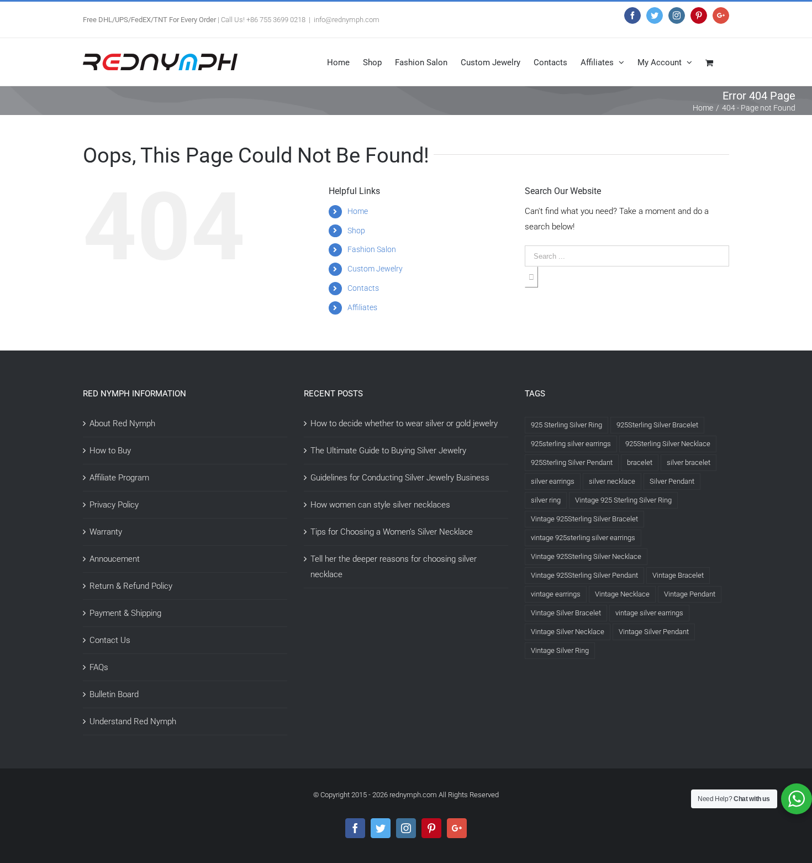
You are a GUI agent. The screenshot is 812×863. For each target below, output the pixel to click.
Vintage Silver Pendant (654, 631)
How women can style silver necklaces (380, 505)
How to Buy (110, 451)
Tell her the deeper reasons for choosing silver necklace (393, 566)
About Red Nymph (122, 423)
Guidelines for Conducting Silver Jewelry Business (399, 478)
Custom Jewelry (375, 268)
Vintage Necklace (622, 594)
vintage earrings (556, 594)
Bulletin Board (114, 694)
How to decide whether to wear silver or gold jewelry (404, 423)
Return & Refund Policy (130, 586)
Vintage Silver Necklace (567, 631)
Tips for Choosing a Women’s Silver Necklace (391, 532)
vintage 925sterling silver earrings (583, 538)
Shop (356, 230)
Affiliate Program (119, 478)
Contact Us (109, 640)
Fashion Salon (371, 249)
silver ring (546, 500)
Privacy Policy (114, 505)
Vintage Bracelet (678, 575)
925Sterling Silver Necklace (667, 444)
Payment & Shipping (125, 613)
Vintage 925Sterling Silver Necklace (586, 556)
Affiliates (362, 307)
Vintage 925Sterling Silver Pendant (584, 575)
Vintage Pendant (689, 594)
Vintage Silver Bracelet (566, 613)
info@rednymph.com (346, 19)
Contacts (363, 288)
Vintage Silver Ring (560, 650)
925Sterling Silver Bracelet (657, 425)
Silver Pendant (672, 481)
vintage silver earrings (649, 613)
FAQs (98, 667)
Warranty (105, 532)
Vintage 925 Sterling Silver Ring (623, 500)
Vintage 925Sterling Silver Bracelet (584, 519)
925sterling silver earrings (571, 444)
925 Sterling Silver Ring (566, 425)
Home (357, 211)
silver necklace (612, 481)
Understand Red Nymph (132, 721)
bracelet (639, 462)
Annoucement (114, 559)
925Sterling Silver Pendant (572, 462)
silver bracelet (688, 462)
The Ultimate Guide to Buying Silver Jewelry (388, 451)
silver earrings (552, 481)
